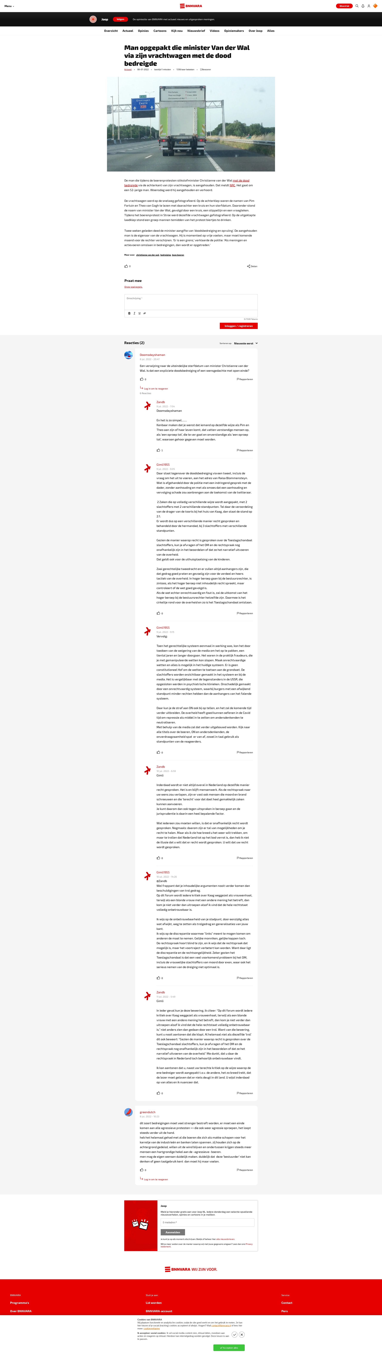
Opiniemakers (234, 30)
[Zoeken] (357, 6)
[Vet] (129, 313)
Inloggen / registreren (239, 325)
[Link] (144, 313)
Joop (104, 19)
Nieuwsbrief (196, 30)
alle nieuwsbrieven (225, 1239)
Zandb (161, 402)
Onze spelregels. (133, 286)
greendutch (147, 1112)
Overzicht (111, 30)
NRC (232, 185)
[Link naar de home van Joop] (93, 19)
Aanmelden (173, 1232)
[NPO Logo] (375, 6)
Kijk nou (177, 30)
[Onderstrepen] (139, 313)
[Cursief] (134, 313)
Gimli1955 (163, 464)
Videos (215, 30)
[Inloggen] (369, 6)
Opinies (143, 30)
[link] (147, 254)
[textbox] (191, 302)
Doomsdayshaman (152, 354)
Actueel (128, 30)
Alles (271, 30)
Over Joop (255, 30)
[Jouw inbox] (363, 6)
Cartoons (160, 30)
